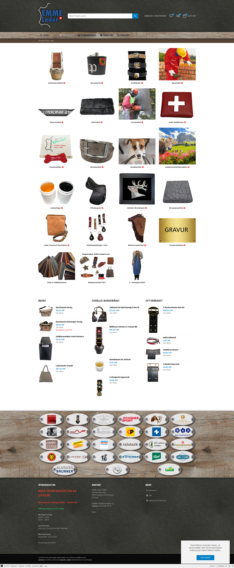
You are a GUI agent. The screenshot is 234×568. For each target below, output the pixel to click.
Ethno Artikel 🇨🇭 (56, 122)
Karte (94, 512)
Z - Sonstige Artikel (137, 282)
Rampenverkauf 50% (97, 282)
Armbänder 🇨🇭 (137, 83)
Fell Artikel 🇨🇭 (96, 122)
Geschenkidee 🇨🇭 (57, 167)
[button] (171, 16)
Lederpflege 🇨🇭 (56, 208)
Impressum (152, 490)
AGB (150, 495)
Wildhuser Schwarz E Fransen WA (123, 327)
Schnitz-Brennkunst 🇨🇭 (137, 208)
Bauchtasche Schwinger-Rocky (69, 322)
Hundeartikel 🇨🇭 (137, 167)
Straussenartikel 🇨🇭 (177, 208)
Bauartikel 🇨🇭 (177, 83)
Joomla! (41, 560)
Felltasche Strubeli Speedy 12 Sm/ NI (124, 307)
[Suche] (135, 15)
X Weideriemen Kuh (171, 364)
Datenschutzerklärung (157, 500)
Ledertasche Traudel (64, 366)
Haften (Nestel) (169, 337)
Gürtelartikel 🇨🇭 (97, 167)
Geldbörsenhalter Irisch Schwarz (70, 336)
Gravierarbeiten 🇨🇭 (177, 245)
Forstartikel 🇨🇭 (137, 122)
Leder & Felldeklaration (56, 282)
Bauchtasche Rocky (64, 307)
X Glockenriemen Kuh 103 (173, 307)
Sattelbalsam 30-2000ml (120, 359)
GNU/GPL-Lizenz (65, 560)
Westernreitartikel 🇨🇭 (137, 245)
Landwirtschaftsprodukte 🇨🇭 (177, 167)
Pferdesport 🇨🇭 (96, 208)
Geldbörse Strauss (170, 350)
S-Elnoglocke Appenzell (119, 377)
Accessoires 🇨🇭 (97, 83)
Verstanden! (205, 558)
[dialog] (205, 552)
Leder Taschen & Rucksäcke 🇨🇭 (56, 245)
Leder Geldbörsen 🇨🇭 (177, 122)
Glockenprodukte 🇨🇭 (56, 83)
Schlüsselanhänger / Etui (97, 245)
